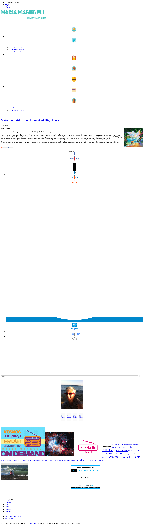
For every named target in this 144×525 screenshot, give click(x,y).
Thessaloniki (31, 460)
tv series (93, 460)
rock (11, 460)
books (119, 444)
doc (129, 444)
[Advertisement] (59, 360)
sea (14, 460)
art (112, 444)
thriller (73, 460)
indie (135, 450)
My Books (8, 6)
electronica (115, 447)
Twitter (7, 513)
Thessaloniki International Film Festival (60, 460)
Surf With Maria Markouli (13, 516)
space (19, 460)
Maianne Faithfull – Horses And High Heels (30, 120)
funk (115, 451)
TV (88, 460)
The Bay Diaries (18, 49)
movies (134, 454)
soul (16, 460)
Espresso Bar (9, 518)
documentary (136, 444)
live (122, 454)
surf (22, 460)
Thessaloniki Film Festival (42, 460)
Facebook (8, 509)
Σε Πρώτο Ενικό (18, 52)
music (137, 454)
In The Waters (17, 47)
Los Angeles (127, 454)
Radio (136, 456)
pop (131, 457)
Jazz (137, 451)
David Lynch (125, 444)
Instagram (8, 511)
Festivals (121, 447)
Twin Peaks (98, 460)
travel (86, 460)
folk (124, 447)
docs (131, 444)
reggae (2, 460)
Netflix (104, 457)
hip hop (130, 451)
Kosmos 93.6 (113, 453)
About (7, 4)
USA (103, 460)
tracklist (80, 459)
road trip (7, 460)
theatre (24, 460)
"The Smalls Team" (31, 523)
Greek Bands (122, 450)
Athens (115, 444)
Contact (7, 8)
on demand (124, 457)
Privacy (7, 504)
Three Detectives (18, 110)
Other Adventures (18, 108)
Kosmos (103, 454)
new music (112, 456)
